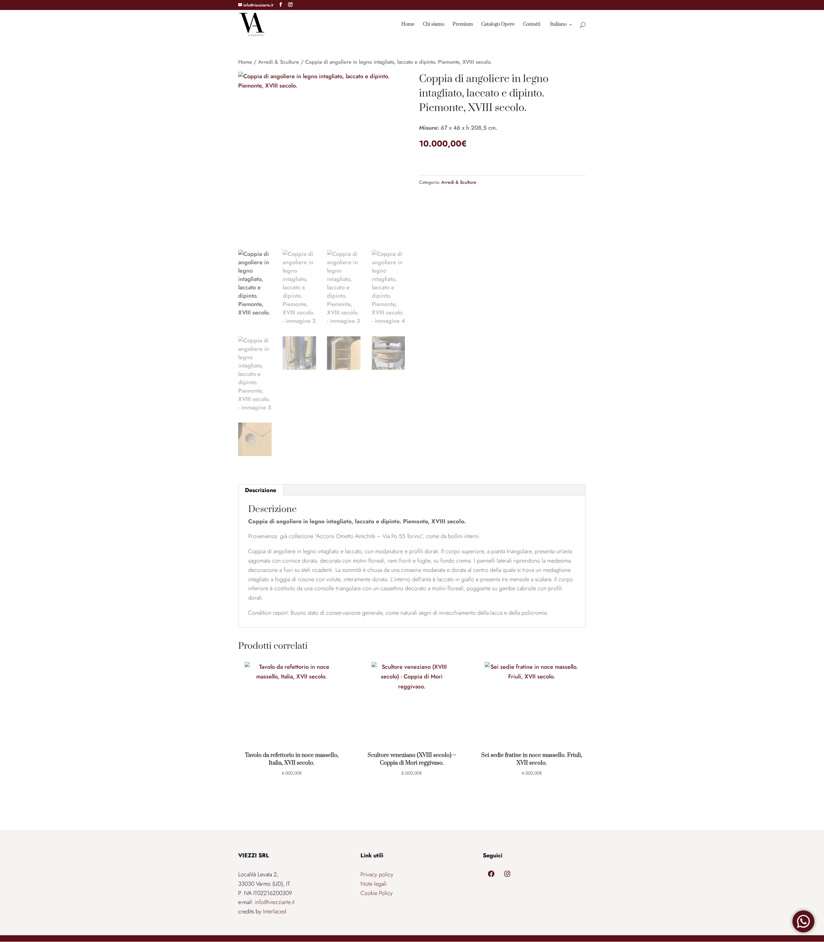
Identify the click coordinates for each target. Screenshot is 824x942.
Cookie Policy (376, 893)
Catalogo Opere (498, 24)
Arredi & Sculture (278, 62)
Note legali (373, 884)
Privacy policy (376, 874)
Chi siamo (433, 24)
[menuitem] (561, 30)
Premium (463, 24)
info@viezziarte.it (275, 902)
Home (408, 24)
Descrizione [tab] (260, 490)
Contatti (531, 24)
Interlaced (274, 911)
